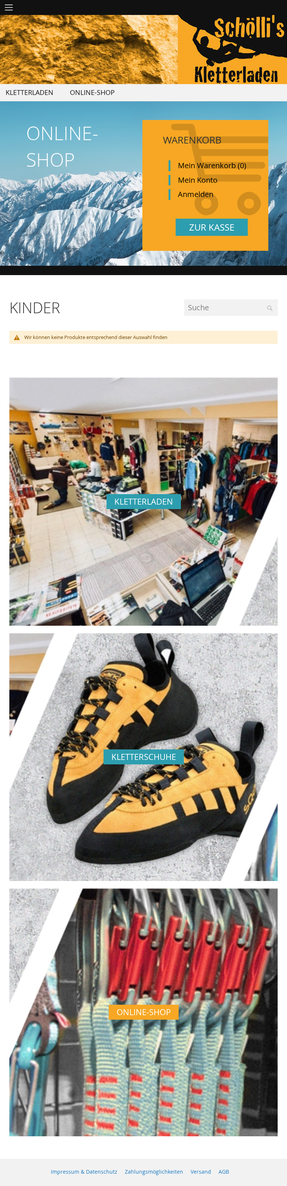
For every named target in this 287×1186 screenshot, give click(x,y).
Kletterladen (143, 501)
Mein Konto (197, 180)
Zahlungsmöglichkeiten (154, 1171)
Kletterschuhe (143, 756)
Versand (201, 1171)
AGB (224, 1171)
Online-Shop (144, 1012)
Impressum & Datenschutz (84, 1171)
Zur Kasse (211, 227)
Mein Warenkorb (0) (212, 165)
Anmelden (195, 194)
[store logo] (232, 49)
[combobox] (231, 307)
